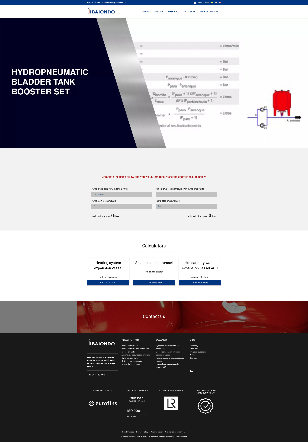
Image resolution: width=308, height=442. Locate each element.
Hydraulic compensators (132, 361)
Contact (193, 358)
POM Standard (181, 437)
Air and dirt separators (131, 364)
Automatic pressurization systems (136, 355)
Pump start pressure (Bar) (103, 201)
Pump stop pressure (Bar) (168, 201)
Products (194, 349)
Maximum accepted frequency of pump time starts (180, 189)
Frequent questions (198, 352)
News (192, 355)
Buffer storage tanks (130, 358)
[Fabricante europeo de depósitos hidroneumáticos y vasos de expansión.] (101, 11)
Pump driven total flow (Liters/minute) (109, 189)
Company (194, 346)
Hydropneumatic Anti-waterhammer (136, 349)
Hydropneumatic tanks (131, 346)
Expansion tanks (128, 352)
